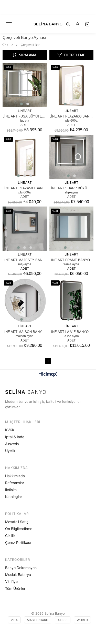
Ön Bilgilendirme (18, 528)
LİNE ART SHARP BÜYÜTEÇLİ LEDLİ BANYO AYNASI (71, 188)
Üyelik (10, 450)
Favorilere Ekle (17, 86)
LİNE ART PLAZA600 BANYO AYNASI (71, 116)
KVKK (9, 430)
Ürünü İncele (31, 86)
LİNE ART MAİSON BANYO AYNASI (25, 331)
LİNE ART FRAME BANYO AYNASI (71, 259)
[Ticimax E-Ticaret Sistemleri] (48, 374)
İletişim (11, 489)
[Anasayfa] (7, 45)
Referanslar (14, 483)
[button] (21, 103)
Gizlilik (10, 535)
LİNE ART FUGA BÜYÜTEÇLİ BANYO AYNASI (25, 116)
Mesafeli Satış (16, 522)
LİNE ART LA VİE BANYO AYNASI (71, 331)
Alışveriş (12, 444)
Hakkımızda (15, 476)
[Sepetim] (87, 24)
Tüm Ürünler (15, 588)
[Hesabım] (77, 24)
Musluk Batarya (18, 574)
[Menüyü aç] (9, 24)
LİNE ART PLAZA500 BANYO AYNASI (25, 188)
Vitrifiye (11, 581)
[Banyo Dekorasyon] (12, 45)
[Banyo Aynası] (16, 45)
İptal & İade (14, 437)
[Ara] (67, 24)
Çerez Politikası (18, 542)
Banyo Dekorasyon (21, 567)
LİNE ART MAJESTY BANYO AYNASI (25, 259)
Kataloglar (13, 496)
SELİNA (48, 24)
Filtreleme (74, 55)
